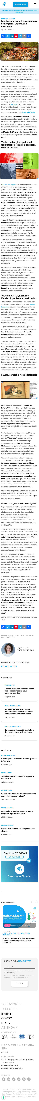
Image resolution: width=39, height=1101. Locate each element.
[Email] (24, 36)
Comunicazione (7, 635)
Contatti (4, 1052)
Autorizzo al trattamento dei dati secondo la (20, 971)
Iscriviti (19, 983)
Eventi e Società (8, 19)
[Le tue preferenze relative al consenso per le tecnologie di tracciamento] (3, 1097)
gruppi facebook (8, 637)
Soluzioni (9, 1004)
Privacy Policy (11, 972)
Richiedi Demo (20, 4)
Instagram (14, 104)
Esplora (8, 1009)
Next (36, 902)
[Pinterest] (16, 36)
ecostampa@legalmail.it (12, 1068)
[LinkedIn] (12, 36)
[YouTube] (9, 1079)
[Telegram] (20, 36)
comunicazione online (25, 635)
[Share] (28, 36)
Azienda (8, 1027)
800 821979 (8, 1062)
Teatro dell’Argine (9, 185)
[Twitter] (8, 36)
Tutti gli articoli (26, 650)
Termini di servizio (18, 977)
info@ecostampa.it (9, 1065)
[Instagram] (24, 1079)
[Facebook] (3, 36)
